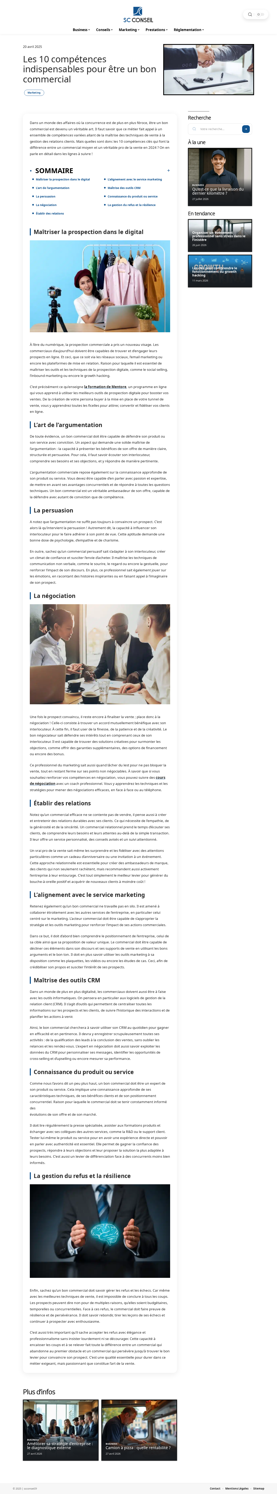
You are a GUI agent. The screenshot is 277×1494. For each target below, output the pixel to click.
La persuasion (45, 196)
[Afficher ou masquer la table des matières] (121, 170)
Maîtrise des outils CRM (124, 188)
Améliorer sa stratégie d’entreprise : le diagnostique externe (60, 1445)
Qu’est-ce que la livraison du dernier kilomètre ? (218, 191)
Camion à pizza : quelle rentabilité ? (138, 1447)
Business (33, 1439)
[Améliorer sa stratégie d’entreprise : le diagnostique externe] (60, 1430)
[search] (250, 14)
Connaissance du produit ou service (133, 196)
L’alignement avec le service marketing (135, 179)
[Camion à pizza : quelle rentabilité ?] (139, 1430)
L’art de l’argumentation (52, 188)
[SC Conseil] (138, 14)
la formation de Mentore (105, 386)
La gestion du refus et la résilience (132, 205)
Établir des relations (50, 213)
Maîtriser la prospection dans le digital (63, 179)
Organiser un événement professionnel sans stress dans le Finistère (218, 236)
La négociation (46, 205)
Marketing (34, 92)
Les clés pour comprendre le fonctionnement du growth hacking (214, 271)
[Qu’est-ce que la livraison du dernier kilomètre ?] (220, 177)
